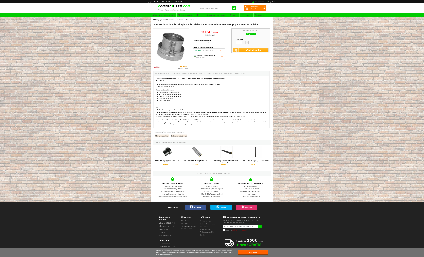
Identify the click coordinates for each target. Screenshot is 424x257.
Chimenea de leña (161, 136)
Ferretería (246, 15)
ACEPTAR (253, 252)
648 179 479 (177, 2)
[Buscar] (234, 8)
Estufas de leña (189, 20)
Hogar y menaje (161, 20)
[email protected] (165, 229)
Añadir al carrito (253, 50)
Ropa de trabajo (186, 15)
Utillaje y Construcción (217, 15)
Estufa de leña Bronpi (179, 136)
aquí (190, 252)
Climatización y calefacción (175, 20)
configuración (168, 254)
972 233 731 (166, 2)
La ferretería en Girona (167, 247)
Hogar (233, 15)
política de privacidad (239, 230)
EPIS (200, 15)
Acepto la (236, 230)
